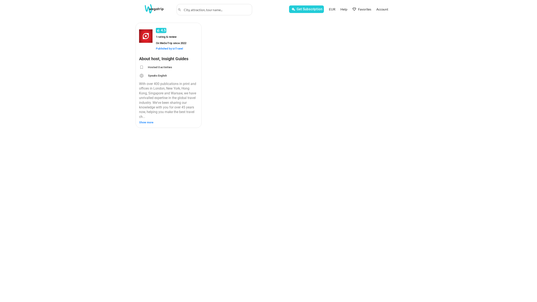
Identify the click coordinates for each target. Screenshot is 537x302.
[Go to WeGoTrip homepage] (158, 8)
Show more (146, 122)
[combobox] (216, 9)
